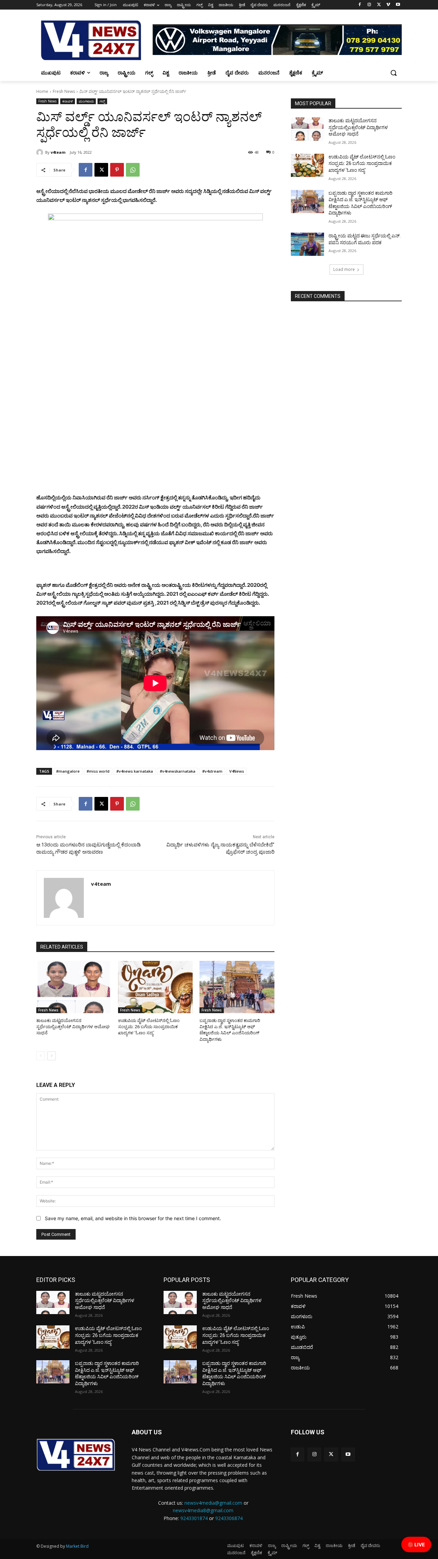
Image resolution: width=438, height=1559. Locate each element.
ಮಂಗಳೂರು (86, 101)
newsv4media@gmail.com (213, 1503)
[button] (393, 73)
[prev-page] (40, 1055)
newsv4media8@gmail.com (203, 1510)
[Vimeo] (388, 5)
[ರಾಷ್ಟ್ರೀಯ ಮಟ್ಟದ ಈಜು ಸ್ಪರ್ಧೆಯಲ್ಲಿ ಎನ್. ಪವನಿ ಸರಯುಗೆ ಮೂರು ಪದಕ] (307, 244)
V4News (236, 771)
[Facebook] (360, 5)
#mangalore (68, 771)
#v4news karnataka (134, 771)
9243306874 (229, 1518)
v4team (58, 152)
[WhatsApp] (133, 170)
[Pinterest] (117, 170)
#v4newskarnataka (177, 771)
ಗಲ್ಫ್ (102, 101)
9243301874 (194, 1518)
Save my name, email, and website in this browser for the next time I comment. (133, 1218)
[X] (379, 5)
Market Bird (77, 1546)
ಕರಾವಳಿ (67, 101)
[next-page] (51, 1055)
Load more (344, 269)
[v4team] (40, 152)
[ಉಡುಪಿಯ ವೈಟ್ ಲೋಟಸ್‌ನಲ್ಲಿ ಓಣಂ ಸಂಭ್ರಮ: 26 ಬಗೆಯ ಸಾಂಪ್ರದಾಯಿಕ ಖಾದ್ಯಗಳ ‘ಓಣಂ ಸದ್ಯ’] (155, 987)
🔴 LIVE (416, 1544)
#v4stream (212, 771)
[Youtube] (398, 5)
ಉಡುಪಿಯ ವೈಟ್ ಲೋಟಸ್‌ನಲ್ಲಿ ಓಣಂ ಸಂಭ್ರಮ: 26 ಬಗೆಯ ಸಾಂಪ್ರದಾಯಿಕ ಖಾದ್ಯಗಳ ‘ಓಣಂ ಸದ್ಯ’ (149, 1026)
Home (42, 91)
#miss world (98, 771)
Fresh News (64, 91)
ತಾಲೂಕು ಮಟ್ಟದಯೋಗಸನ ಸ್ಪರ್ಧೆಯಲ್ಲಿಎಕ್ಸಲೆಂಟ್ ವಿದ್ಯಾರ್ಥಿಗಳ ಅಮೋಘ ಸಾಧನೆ (73, 1026)
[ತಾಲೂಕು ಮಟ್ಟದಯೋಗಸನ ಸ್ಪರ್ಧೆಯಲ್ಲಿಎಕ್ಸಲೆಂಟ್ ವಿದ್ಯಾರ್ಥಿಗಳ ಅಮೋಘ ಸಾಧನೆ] (73, 987)
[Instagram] (369, 5)
